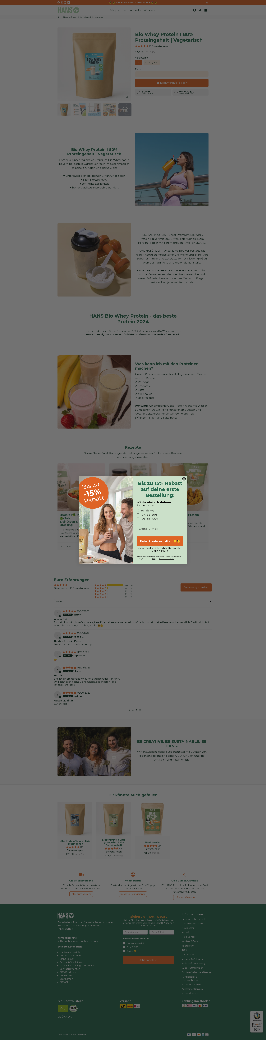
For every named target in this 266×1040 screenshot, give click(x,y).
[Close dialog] (184, 479)
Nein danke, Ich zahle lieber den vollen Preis (160, 550)
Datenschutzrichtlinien (166, 559)
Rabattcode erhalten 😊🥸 (160, 541)
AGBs (153, 559)
